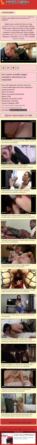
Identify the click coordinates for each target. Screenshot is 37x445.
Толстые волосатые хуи (13, 108)
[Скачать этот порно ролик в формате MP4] (17, 68)
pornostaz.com (9, 421)
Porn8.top (8, 30)
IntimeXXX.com (16, 34)
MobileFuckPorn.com (11, 26)
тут (33, 423)
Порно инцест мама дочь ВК (15, 105)
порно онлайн (18, 39)
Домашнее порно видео (18, 110)
